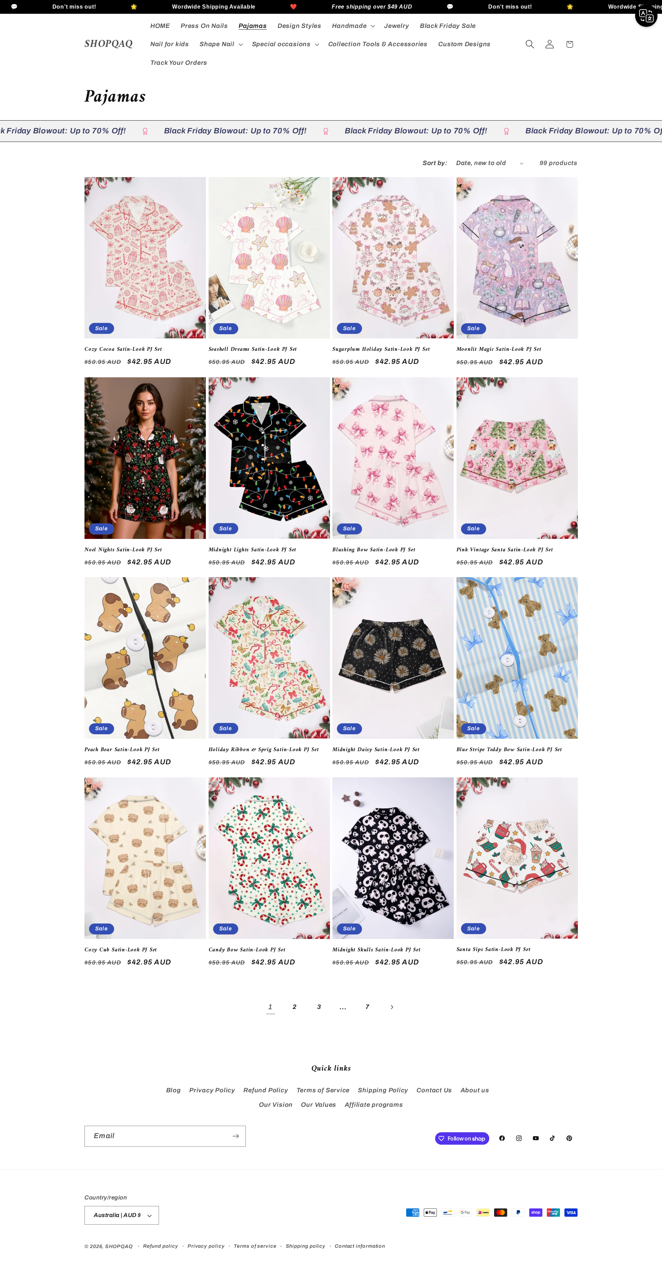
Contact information (360, 1246)
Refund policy (160, 1246)
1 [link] (270, 1007)
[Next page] (391, 1007)
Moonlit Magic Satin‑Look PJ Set (499, 350)
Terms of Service (323, 1090)
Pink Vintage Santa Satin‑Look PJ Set (505, 550)
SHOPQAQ (118, 1246)
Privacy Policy (212, 1090)
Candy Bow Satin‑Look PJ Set (247, 950)
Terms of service (255, 1246)
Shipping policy (306, 1246)
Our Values (318, 1104)
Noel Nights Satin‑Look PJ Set (123, 550)
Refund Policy (265, 1090)
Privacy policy (206, 1246)
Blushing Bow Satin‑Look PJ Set (373, 550)
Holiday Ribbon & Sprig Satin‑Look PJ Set (264, 750)
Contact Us (434, 1090)
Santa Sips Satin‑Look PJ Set (494, 950)
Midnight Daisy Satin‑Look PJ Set (376, 750)
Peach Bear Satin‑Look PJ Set (122, 750)
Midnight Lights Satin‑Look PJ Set (253, 550)
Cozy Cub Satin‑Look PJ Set (120, 950)
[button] (353, 26)
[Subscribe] (235, 1136)
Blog (173, 1090)
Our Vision (276, 1104)
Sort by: (435, 163)
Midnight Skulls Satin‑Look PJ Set (376, 950)
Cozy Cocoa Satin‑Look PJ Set (123, 350)
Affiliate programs (374, 1104)
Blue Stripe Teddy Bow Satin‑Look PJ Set (509, 750)
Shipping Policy (383, 1090)
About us (475, 1090)
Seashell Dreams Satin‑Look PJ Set (253, 350)
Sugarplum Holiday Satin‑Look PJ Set (381, 350)
